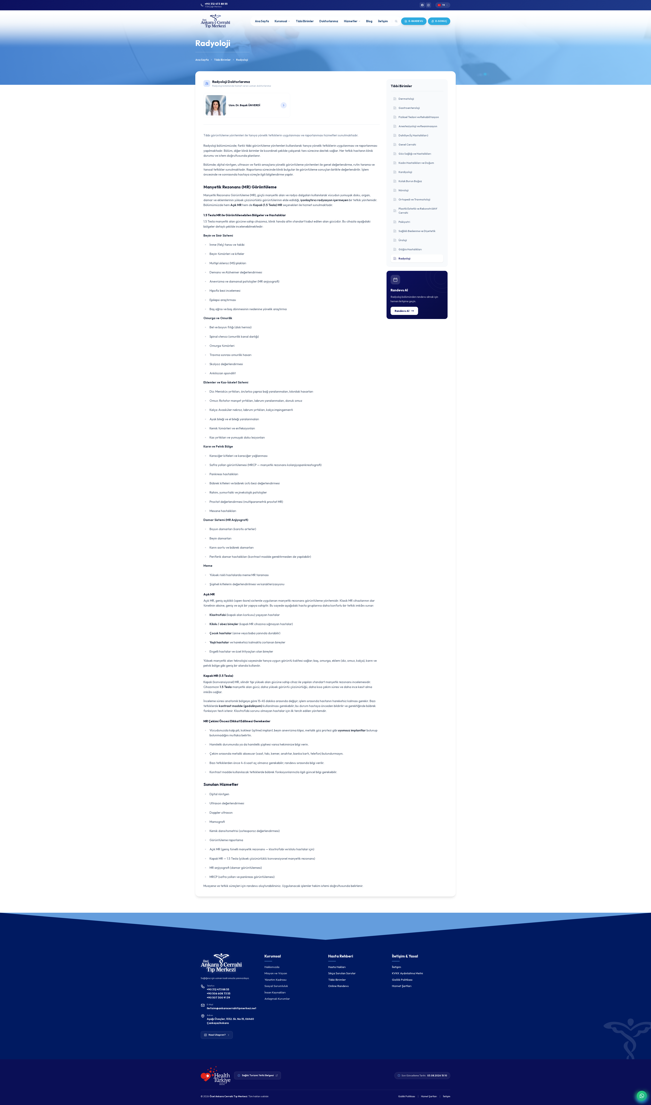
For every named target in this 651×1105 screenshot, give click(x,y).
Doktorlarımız (328, 21)
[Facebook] (422, 5)
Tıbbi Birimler (305, 21)
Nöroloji (404, 190)
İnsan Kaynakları (275, 992)
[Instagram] (428, 5)
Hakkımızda (271, 967)
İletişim (383, 21)
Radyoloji (404, 258)
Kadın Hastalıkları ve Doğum (416, 162)
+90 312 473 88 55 (218, 989)
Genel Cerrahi (407, 144)
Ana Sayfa (262, 21)
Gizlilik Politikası (402, 979)
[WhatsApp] (642, 1096)
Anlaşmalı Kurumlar (277, 998)
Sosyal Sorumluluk (276, 986)
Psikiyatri (404, 222)
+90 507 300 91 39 (218, 997)
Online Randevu (338, 986)
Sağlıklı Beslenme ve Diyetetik (417, 231)
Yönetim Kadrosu (275, 979)
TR (443, 5)
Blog (369, 21)
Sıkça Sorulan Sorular (342, 973)
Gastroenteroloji (409, 108)
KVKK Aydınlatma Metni (407, 973)
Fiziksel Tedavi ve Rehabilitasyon (419, 117)
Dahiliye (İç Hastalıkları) (413, 135)
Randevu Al (402, 311)
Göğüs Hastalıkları (410, 249)
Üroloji (403, 240)
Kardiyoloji (405, 172)
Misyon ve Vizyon (275, 973)
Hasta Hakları (337, 967)
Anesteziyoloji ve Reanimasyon (418, 126)
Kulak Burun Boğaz (410, 181)
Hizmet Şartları (401, 986)
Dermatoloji (406, 98)
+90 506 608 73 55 (218, 993)
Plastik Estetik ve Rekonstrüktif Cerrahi (418, 210)
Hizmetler (350, 21)
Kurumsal (281, 21)
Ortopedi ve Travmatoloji (414, 199)
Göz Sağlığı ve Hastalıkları (415, 153)
